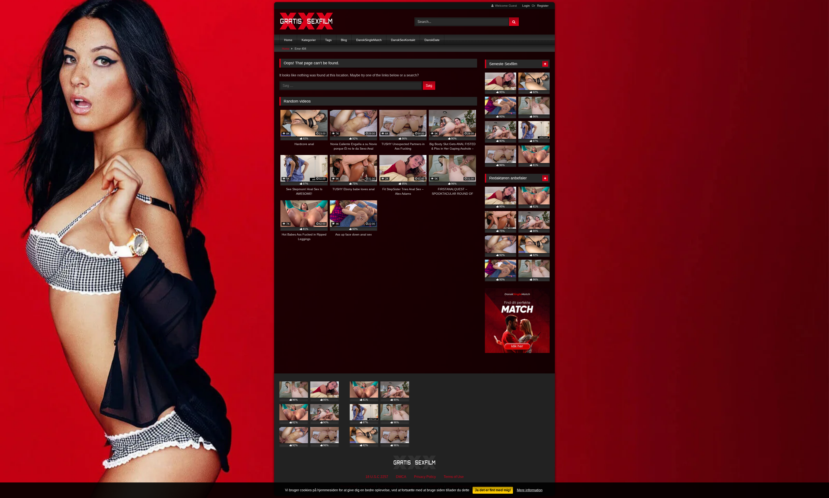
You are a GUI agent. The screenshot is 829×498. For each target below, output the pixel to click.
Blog (344, 40)
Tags (328, 40)
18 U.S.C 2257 (376, 477)
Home (288, 40)
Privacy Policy (425, 477)
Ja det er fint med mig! (493, 490)
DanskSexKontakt (403, 40)
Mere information (530, 490)
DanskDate (432, 40)
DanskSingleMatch (369, 40)
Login (526, 5)
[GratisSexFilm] (306, 22)
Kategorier (309, 40)
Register (543, 5)
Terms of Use (454, 477)
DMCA (401, 477)
